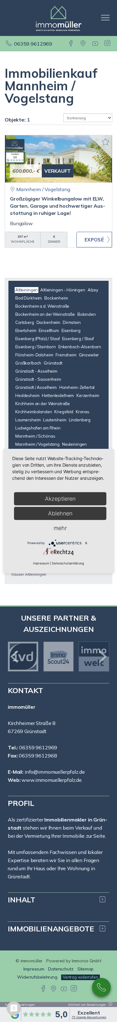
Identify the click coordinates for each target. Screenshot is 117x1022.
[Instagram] (107, 44)
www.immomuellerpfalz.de (52, 780)
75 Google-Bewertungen (89, 1017)
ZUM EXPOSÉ (94, 239)
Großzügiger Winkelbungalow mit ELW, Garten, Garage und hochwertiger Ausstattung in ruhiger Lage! (57, 206)
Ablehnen (60, 513)
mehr (60, 528)
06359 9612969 (33, 44)
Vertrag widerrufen (80, 977)
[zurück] (15, 656)
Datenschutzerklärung (68, 563)
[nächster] (102, 656)
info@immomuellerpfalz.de (55, 772)
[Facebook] (71, 44)
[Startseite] (58, 18)
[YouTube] (95, 44)
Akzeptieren (60, 498)
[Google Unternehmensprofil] (83, 44)
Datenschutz (61, 969)
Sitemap (85, 969)
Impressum (41, 563)
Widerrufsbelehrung (37, 977)
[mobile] (105, 17)
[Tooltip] (109, 1004)
